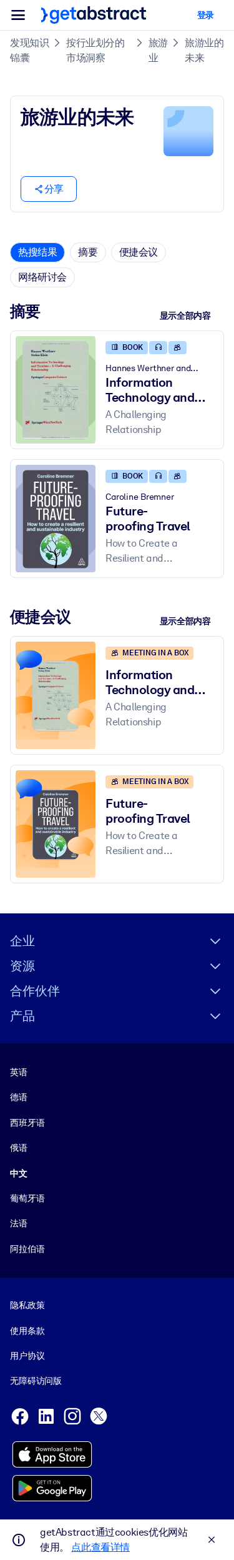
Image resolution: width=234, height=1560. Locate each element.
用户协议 (27, 1356)
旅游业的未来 (204, 50)
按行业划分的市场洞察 (95, 50)
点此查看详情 (100, 1547)
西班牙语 (27, 1123)
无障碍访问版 (36, 1381)
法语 (18, 1223)
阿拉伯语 (27, 1249)
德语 (18, 1097)
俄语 (18, 1148)
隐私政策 (27, 1305)
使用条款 (27, 1331)
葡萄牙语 (27, 1198)
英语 (18, 1072)
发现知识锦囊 (29, 50)
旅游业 (158, 50)
